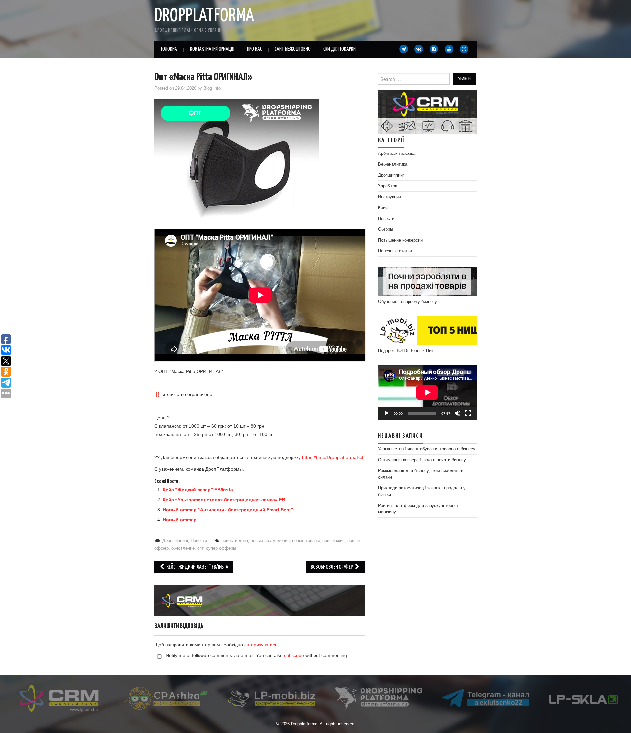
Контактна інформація (212, 49)
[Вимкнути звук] (457, 413)
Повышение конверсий (400, 240)
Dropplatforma (204, 16)
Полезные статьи (395, 251)
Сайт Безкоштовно (293, 49)
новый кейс (333, 540)
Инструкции (389, 197)
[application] (427, 392)
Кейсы (384, 207)
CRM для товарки (339, 49)
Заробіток (387, 186)
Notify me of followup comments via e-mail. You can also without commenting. (256, 655)
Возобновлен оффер (332, 567)
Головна (169, 49)
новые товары (306, 540)
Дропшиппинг (175, 540)
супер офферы (221, 548)
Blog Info (212, 88)
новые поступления (270, 540)
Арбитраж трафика (396, 153)
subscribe (294, 655)
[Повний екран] (468, 413)
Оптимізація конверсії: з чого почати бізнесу (422, 460)
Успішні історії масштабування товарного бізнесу (426, 449)
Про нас (254, 49)
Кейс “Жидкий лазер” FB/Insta (198, 489)
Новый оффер (180, 519)
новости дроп (235, 540)
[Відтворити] (386, 413)
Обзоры (385, 229)
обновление (183, 548)
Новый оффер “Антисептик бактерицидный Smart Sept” (228, 509)
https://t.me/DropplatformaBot (332, 457)
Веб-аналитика (392, 164)
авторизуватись (260, 644)
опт (200, 548)
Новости (199, 540)
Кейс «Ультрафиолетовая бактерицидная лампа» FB (224, 499)
